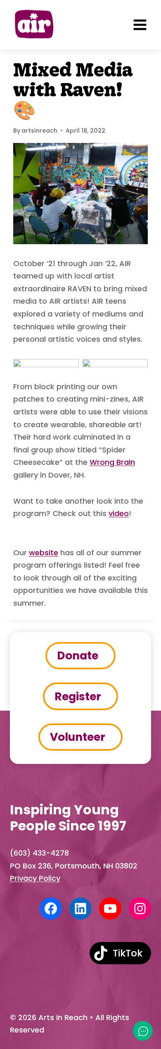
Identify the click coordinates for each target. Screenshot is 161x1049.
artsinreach (39, 130)
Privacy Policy (35, 878)
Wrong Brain (112, 462)
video (119, 513)
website (43, 552)
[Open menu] (140, 24)
